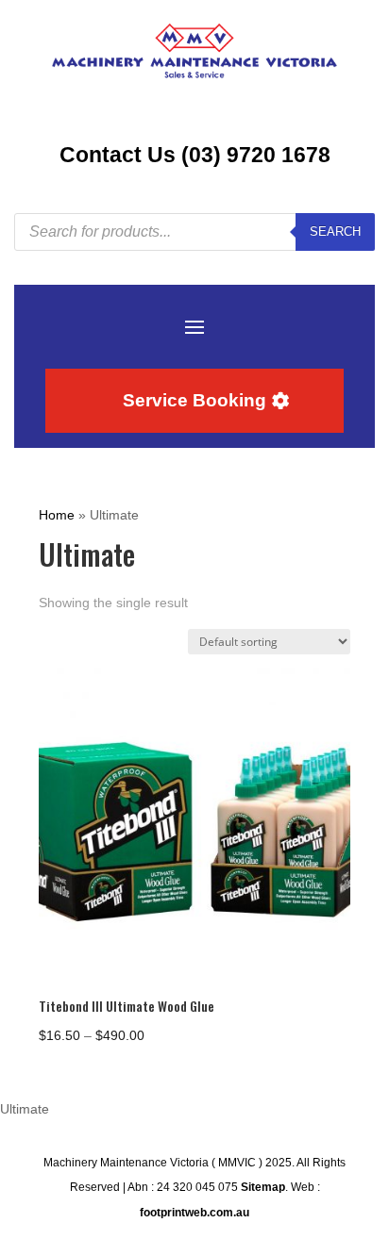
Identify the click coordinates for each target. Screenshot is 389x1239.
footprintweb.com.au (194, 1212)
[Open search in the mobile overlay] (194, 232)
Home (57, 514)
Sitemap (263, 1187)
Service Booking (194, 400)
